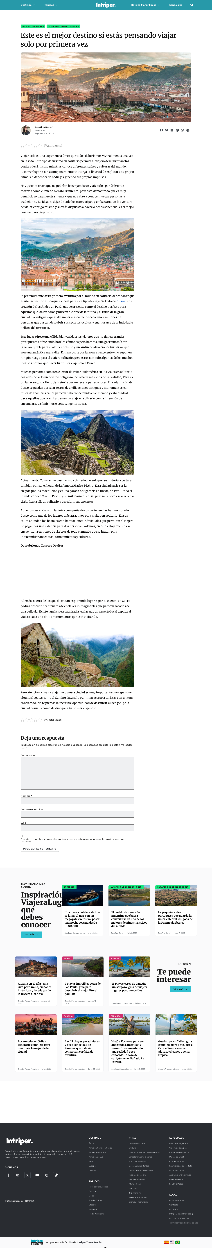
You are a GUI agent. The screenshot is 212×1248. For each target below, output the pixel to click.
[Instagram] (18, 1175)
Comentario (28, 755)
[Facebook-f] (8, 1175)
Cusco (121, 301)
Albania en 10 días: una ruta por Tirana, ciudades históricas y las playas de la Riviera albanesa (34, 989)
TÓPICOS (94, 1181)
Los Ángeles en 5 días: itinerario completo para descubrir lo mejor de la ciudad (34, 1046)
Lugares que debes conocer (63, 26)
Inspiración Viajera (33, 26)
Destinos (26, 4)
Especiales (175, 4)
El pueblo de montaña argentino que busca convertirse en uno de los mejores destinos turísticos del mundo (129, 919)
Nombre (26, 796)
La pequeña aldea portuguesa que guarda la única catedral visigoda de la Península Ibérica (175, 917)
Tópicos (49, 4)
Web (23, 823)
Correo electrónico (32, 809)
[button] (191, 5)
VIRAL (132, 1137)
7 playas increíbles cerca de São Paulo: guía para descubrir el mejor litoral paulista (83, 989)
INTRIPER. (29, 1201)
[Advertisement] (77, 573)
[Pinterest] (47, 1175)
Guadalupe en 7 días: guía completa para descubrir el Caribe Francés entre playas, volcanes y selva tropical (175, 1048)
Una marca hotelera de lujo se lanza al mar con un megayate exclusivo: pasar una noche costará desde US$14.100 (82, 919)
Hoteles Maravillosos (143, 4)
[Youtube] (37, 1175)
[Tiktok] (56, 1175)
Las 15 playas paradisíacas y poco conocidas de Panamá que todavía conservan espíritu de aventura (82, 1048)
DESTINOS (95, 1137)
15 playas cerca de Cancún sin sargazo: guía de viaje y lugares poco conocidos (129, 987)
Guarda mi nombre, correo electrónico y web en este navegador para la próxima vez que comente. (72, 840)
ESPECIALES (176, 1137)
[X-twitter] (27, 1175)
